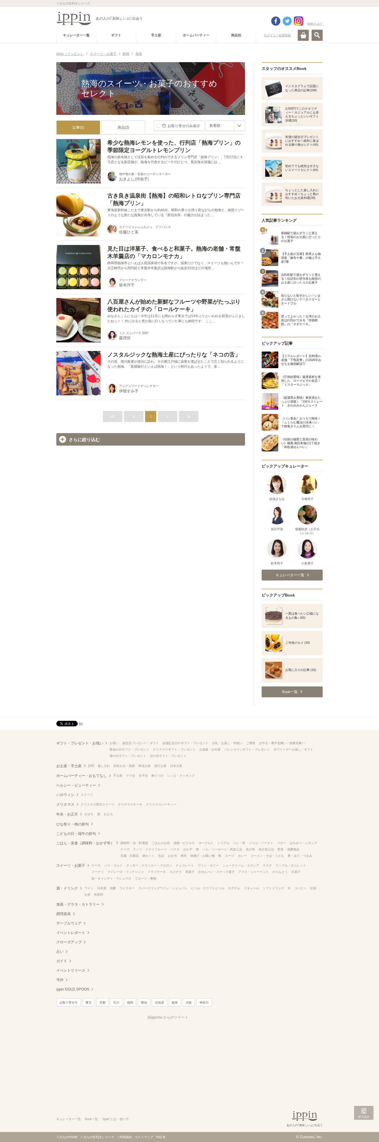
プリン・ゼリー (208, 865)
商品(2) (123, 127)
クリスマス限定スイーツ (97, 804)
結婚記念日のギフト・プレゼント (185, 743)
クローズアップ (69, 942)
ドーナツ (98, 871)
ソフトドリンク (273, 888)
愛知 (144, 1002)
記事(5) (78, 127)
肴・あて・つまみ (300, 855)
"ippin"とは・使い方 (115, 1119)
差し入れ (104, 765)
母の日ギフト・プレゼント (128, 755)
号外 (60, 980)
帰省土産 (144, 765)
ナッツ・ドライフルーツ (150, 849)
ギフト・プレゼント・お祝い (79, 743)
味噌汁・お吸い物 (202, 855)
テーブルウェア (69, 923)
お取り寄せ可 (68, 1002)
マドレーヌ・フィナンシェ (125, 871)
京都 (102, 1002)
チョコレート (185, 865)
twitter (287, 21)
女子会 (143, 775)
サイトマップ (144, 1137)
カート (303, 35)
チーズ (125, 849)
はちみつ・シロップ (303, 843)
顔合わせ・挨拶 (124, 765)
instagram (298, 21)
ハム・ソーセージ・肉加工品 (222, 849)
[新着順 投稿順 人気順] (225, 125)
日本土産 (176, 765)
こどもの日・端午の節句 (76, 834)
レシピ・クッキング (181, 775)
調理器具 (63, 914)
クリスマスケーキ (130, 804)
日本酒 (101, 888)
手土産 (117, 775)
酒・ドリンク (67, 888)
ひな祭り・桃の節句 (72, 824)
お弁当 (172, 855)
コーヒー (300, 888)
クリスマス (65, 804)
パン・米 (239, 843)
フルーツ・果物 (145, 878)
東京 (88, 1002)
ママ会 (130, 775)
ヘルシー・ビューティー (76, 785)
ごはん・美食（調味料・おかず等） (85, 843)
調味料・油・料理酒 (134, 843)
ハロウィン (65, 795)
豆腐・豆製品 (129, 855)
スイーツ (87, 794)
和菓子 (189, 871)
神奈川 (204, 1002)
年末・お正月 (67, 814)
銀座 (175, 1002)
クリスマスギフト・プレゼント (174, 749)
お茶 (87, 894)
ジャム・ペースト (261, 843)
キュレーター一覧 (68, 1119)
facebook (276, 21)
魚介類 (250, 849)
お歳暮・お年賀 (210, 749)
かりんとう (280, 871)
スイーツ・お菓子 (70, 865)
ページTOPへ (363, 1129)
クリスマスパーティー (161, 804)
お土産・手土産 (69, 766)
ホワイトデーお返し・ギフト (293, 749)
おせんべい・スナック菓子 (216, 871)
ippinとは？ (315, 23)
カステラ (176, 871)
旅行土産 (160, 765)
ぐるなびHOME (67, 1137)
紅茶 (313, 888)
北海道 (159, 1002)
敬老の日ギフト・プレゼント (129, 749)
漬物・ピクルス (184, 843)
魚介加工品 (266, 849)
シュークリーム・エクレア (241, 865)
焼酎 (113, 888)
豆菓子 (295, 871)
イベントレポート (70, 933)
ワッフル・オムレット (291, 865)
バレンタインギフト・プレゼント (247, 749)
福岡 (130, 1002)
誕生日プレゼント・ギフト (140, 743)
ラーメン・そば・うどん (267, 855)
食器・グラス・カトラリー (78, 904)
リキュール (251, 888)
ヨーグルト (206, 843)
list (80, 723)
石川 (116, 1002)
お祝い (114, 743)
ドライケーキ (157, 871)
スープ (229, 855)
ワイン (89, 888)
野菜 (280, 849)
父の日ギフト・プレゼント (168, 755)
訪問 (91, 765)
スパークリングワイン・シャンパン (162, 888)
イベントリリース (70, 970)
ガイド (61, 961)
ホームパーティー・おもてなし (81, 776)
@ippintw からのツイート (167, 1017)
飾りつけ (157, 775)
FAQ (159, 1137)
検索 (317, 35)
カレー (242, 855)
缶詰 (161, 855)
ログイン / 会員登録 (277, 35)
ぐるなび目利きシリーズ (97, 1137)
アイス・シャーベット (253, 871)
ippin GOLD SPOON (72, 989)
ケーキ (96, 865)
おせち (89, 814)
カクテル (234, 888)
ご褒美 (250, 743)
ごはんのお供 (160, 843)
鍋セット (148, 855)
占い (60, 951)
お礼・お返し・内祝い (227, 743)
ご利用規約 (124, 1137)
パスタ (175, 849)
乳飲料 (98, 894)
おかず (187, 849)
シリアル (223, 843)
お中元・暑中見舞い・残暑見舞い (282, 743)
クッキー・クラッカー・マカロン (149, 865)
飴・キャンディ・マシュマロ (111, 878)
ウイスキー (127, 888)
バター (281, 843)
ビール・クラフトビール (207, 888)
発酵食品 (293, 849)
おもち (108, 814)
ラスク (267, 865)
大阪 (189, 1002)
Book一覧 (91, 1119)
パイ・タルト (113, 865)
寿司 (184, 855)
